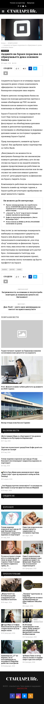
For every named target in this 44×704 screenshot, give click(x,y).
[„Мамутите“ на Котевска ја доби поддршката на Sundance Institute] (11, 585)
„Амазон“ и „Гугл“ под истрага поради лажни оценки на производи (22, 214)
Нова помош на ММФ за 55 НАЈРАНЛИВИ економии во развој (23, 223)
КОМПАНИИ (5, 50)
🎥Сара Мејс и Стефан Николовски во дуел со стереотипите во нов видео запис (11, 627)
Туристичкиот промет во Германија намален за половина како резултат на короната (21, 352)
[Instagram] (18, 695)
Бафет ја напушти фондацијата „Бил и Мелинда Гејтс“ (21, 218)
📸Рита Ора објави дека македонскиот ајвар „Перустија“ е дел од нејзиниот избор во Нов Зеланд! (20, 474)
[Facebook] (12, 695)
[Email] (24, 695)
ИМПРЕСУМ (22, 688)
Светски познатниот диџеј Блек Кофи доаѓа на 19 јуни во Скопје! (21, 448)
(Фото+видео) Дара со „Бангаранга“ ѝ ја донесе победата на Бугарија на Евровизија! (21, 437)
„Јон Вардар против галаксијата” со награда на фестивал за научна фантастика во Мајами (21, 487)
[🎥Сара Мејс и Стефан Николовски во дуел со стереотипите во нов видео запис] (11, 616)
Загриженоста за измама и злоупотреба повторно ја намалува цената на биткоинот (22, 294)
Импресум (30, 3)
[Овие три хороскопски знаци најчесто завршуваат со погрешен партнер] (33, 518)
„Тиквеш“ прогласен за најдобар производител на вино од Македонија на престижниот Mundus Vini (33, 598)
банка (4, 269)
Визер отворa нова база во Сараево (15, 423)
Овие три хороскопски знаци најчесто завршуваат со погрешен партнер (32, 530)
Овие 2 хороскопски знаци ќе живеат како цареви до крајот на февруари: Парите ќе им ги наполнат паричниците (32, 561)
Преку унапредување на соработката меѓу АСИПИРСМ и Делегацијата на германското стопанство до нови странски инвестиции (24, 208)
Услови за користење (17, 3)
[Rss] (30, 695)
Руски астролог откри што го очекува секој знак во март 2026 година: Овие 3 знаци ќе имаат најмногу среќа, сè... (11, 561)
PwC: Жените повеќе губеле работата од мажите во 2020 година (22, 388)
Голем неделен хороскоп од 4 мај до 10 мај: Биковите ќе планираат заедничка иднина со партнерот (21, 461)
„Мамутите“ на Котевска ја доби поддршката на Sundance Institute (8, 596)
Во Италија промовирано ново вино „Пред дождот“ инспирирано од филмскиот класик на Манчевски (31, 629)
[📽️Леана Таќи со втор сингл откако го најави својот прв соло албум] (33, 647)
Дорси (12, 269)
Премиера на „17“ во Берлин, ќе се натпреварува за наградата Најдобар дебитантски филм (9, 659)
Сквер (19, 269)
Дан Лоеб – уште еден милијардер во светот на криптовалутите (22, 308)
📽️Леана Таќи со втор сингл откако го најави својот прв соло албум (33, 658)
